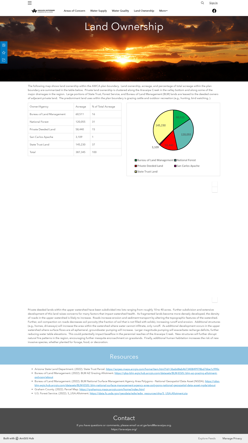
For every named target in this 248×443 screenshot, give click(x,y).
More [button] (162, 10)
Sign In (213, 2)
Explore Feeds (207, 438)
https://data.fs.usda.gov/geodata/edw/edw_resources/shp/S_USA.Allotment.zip (139, 393)
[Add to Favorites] (3, 52)
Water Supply (98, 10)
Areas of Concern (74, 10)
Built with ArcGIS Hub (18, 438)
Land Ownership (144, 10)
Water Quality (120, 10)
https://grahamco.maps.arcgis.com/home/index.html (112, 389)
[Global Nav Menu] (30, 3)
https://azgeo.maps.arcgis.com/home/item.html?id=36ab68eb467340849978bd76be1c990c (162, 369)
